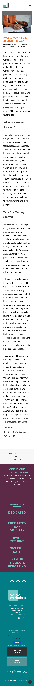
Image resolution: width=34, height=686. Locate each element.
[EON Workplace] (6, 5)
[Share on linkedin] (20, 432)
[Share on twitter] (8, 432)
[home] (17, 590)
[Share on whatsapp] (24, 432)
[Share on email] (13, 436)
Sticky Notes (12, 46)
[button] (29, 5)
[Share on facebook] (5, 432)
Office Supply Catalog (17, 608)
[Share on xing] (9, 436)
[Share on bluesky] (5, 436)
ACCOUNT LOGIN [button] (17, 652)
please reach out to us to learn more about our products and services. (16, 418)
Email (8, 635)
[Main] (17, 456)
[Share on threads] (12, 432)
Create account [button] (17, 662)
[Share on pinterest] (16, 432)
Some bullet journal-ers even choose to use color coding (15, 334)
